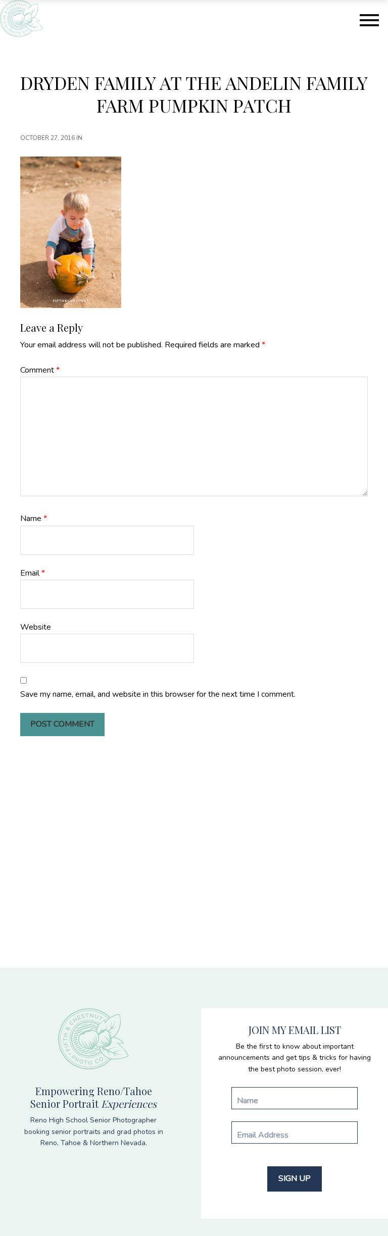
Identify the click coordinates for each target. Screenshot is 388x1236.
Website (35, 627)
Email (32, 573)
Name (33, 518)
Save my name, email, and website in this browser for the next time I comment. (158, 694)
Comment (40, 370)
